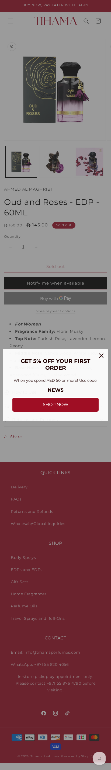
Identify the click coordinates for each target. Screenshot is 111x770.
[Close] (101, 355)
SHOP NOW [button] (55, 404)
